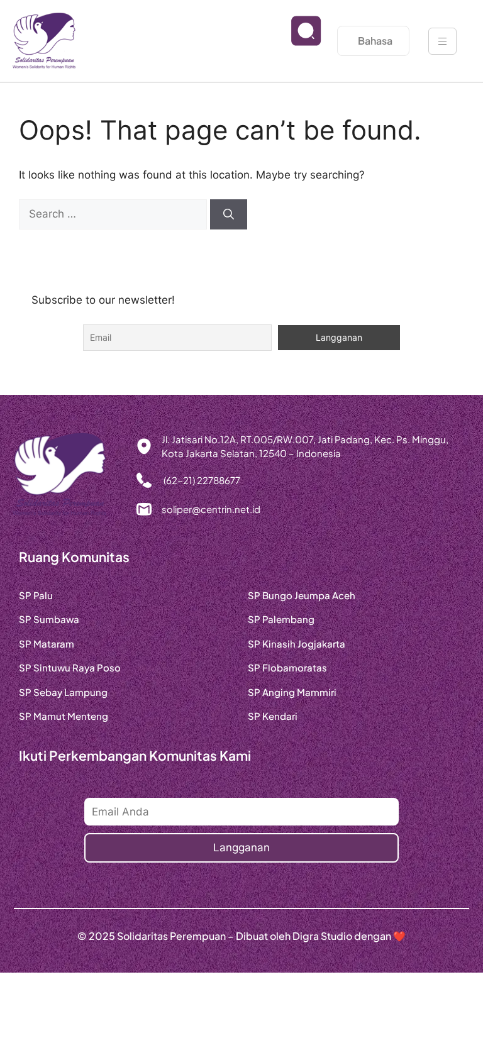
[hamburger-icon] (442, 41)
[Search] (228, 214)
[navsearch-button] (296, 41)
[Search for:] (114, 213)
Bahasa (375, 40)
